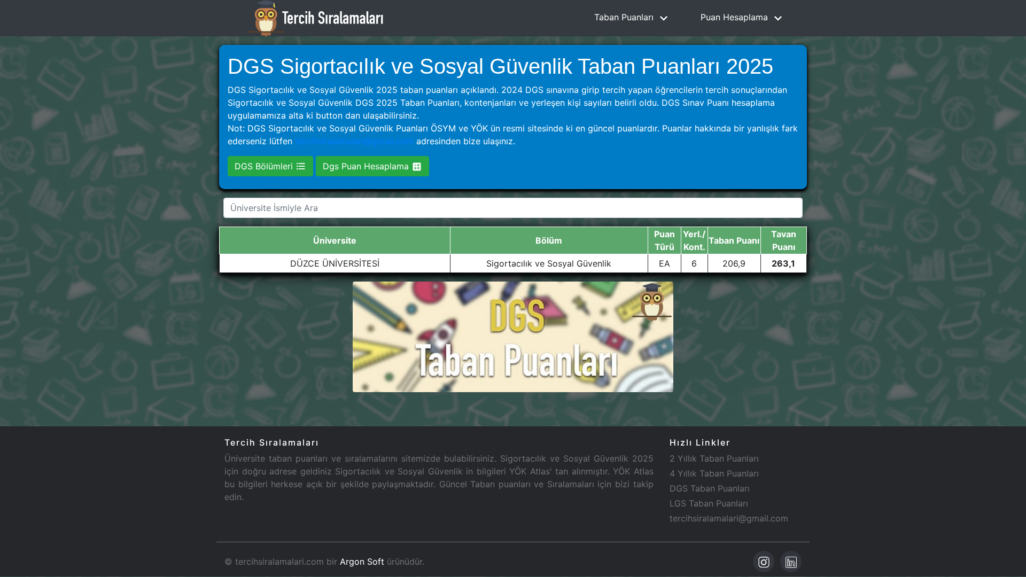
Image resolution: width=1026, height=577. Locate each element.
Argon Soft (362, 561)
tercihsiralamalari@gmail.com (354, 141)
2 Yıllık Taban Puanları (714, 458)
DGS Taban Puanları (710, 488)
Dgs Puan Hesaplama (367, 166)
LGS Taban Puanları (709, 503)
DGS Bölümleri (265, 166)
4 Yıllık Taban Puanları (714, 473)
